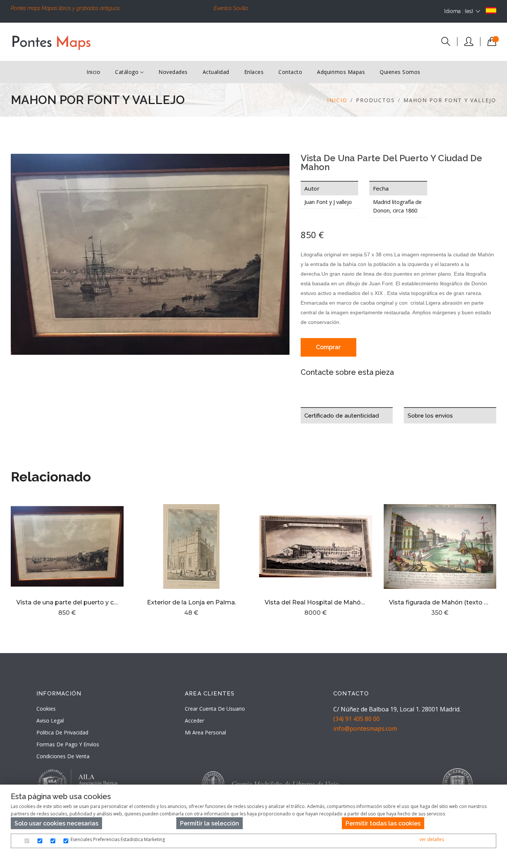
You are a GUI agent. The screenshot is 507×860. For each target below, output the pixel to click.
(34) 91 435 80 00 (356, 719)
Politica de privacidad (62, 732)
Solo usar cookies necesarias (56, 823)
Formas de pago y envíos (67, 744)
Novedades (173, 71)
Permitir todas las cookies (383, 823)
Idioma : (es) (458, 11)
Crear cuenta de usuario (215, 708)
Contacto (290, 71)
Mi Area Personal (205, 732)
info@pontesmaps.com (365, 728)
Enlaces (254, 71)
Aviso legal (50, 720)
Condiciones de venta (62, 756)
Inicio (93, 71)
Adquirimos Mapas (341, 71)
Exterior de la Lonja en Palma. (191, 602)
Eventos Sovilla (231, 8)
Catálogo (127, 71)
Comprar (328, 347)
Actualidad (216, 71)
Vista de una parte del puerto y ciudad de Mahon (67, 602)
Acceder (194, 720)
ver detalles (431, 839)
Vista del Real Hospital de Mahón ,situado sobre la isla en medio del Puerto (316, 602)
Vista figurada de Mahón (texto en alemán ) (440, 602)
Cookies (46, 708)
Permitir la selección (209, 823)
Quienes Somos (400, 71)
